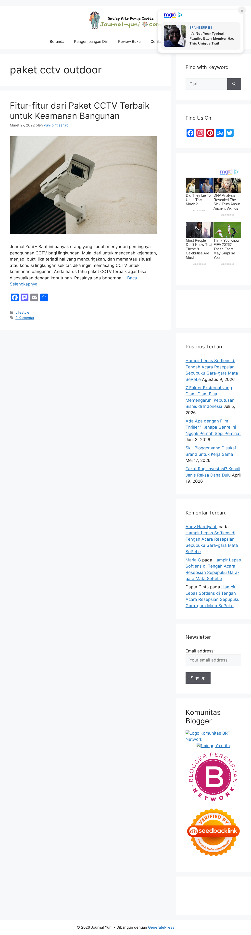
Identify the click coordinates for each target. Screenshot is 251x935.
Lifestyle (22, 312)
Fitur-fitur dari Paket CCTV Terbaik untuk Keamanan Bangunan (80, 110)
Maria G (193, 560)
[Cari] (234, 84)
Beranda (57, 41)
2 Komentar (24, 318)
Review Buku (129, 41)
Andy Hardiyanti (201, 526)
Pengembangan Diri (91, 41)
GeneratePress (161, 927)
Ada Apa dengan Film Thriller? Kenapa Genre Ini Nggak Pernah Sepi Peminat (213, 427)
